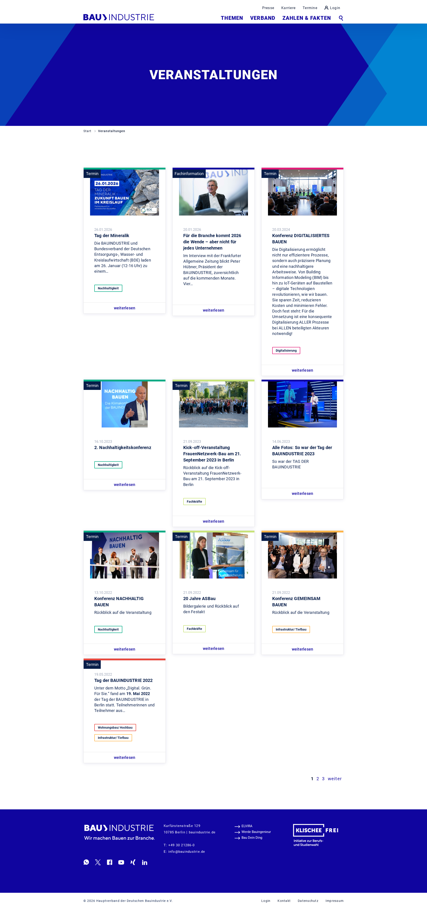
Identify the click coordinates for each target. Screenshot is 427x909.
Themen (232, 18)
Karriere (288, 8)
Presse (268, 8)
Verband (262, 18)
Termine (310, 8)
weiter (335, 778)
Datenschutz (308, 901)
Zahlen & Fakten (306, 18)
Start (87, 131)
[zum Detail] (124, 192)
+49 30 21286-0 (181, 845)
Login (335, 8)
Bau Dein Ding (252, 838)
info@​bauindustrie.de (186, 852)
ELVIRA (247, 826)
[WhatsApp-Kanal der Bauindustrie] (86, 862)
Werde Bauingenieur (256, 832)
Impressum (335, 901)
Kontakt (284, 901)
